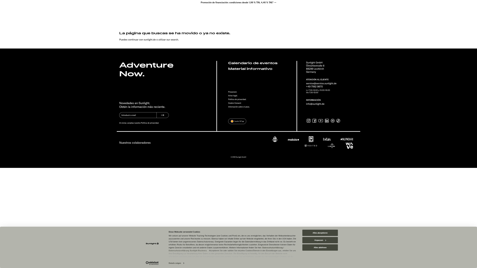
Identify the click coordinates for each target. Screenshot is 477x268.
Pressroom (232, 92)
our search (172, 39)
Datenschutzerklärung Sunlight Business (188, 251)
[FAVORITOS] (27, 10)
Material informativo (250, 69)
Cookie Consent (234, 103)
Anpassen (318, 240)
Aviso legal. (233, 95)
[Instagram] (309, 121)
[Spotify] (332, 121)
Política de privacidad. (237, 99)
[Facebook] (314, 121)
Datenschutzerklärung (272, 248)
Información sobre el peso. (239, 107)
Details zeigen (175, 263)
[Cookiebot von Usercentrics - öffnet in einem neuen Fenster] (152, 263)
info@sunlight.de (315, 103)
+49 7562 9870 (314, 86)
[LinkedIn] (327, 121)
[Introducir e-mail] (138, 117)
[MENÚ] (19, 10)
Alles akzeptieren (320, 233)
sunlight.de (150, 39)
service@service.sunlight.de (321, 83)
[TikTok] (338, 121)
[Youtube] (321, 120)
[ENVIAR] (163, 115)
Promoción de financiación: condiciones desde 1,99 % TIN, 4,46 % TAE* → (238, 2)
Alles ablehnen (320, 247)
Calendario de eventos (253, 63)
